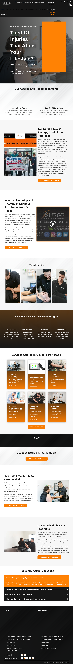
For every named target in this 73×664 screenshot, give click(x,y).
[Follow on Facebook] (61, 2)
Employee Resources (49, 9)
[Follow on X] (64, 2)
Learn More (12, 301)
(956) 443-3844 (45, 642)
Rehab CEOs (52, 662)
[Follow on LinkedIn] (71, 4)
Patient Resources (29, 9)
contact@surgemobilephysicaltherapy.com (34, 2)
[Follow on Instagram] (70, 2)
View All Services (36, 427)
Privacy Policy (66, 662)
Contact (3, 14)
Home (2, 9)
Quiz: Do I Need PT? (66, 12)
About (6, 9)
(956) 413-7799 (11, 642)
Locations (19, 2)
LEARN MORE (13, 385)
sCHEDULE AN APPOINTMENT (49, 180)
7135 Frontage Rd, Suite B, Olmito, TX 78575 (19, 636)
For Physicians (40, 9)
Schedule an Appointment (51, 3)
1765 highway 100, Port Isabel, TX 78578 (52, 636)
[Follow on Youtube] (67, 2)
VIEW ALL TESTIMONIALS (36, 458)
